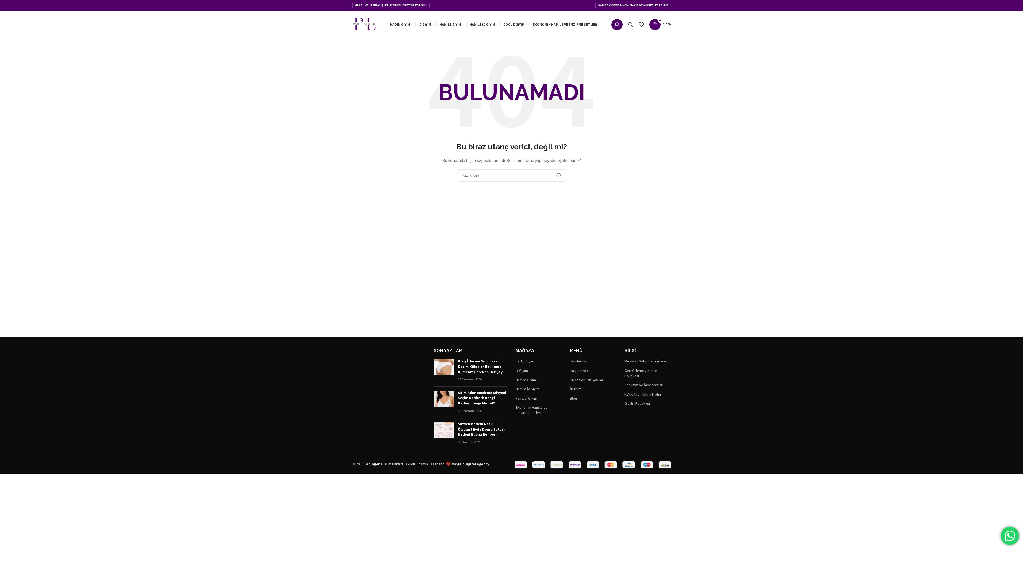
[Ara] (630, 24)
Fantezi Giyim (526, 398)
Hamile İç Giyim (527, 389)
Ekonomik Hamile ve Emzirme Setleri (531, 410)
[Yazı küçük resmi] (444, 370)
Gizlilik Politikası (637, 403)
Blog (573, 398)
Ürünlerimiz (579, 361)
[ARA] (559, 175)
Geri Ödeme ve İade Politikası (640, 373)
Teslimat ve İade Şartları (643, 385)
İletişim (575, 389)
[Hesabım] (617, 24)
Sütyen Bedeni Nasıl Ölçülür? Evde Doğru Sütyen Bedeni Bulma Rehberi (482, 429)
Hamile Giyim (526, 380)
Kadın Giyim (525, 361)
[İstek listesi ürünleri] (641, 24)
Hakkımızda (579, 370)
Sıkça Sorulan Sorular (586, 380)
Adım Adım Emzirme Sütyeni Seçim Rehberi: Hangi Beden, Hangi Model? (482, 398)
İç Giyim (522, 370)
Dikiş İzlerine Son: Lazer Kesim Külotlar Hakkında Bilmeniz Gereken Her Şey (480, 367)
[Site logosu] (364, 24)
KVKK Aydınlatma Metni (642, 394)
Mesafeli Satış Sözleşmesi (645, 361)
